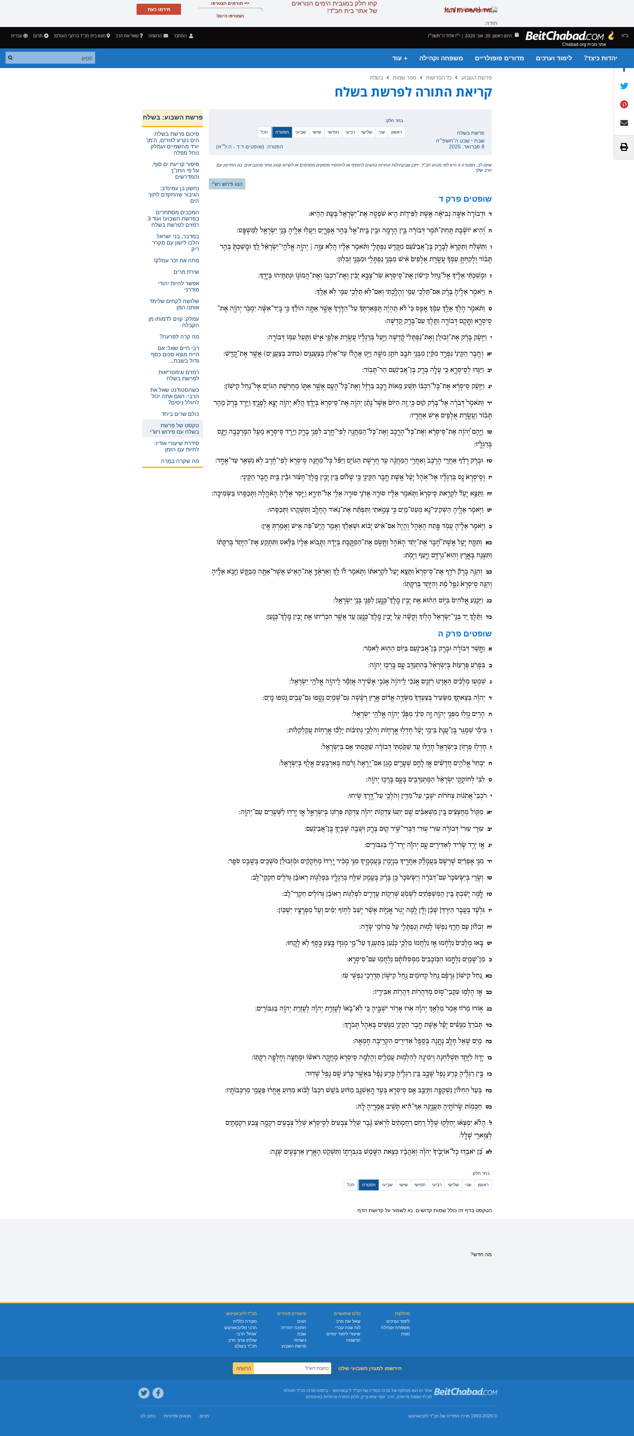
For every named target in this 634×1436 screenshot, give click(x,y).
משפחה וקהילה (441, 58)
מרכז (465, 1416)
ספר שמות (404, 77)
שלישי (366, 132)
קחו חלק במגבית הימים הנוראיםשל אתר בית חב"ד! (334, 7)
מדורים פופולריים (499, 58)
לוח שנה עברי (347, 1327)
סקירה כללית (245, 1321)
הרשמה (353, 1340)
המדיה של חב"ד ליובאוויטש (434, 1416)
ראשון (396, 132)
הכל (264, 132)
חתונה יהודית (293, 1327)
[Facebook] (158, 1393)
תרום (38, 36)
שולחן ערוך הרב (242, 1340)
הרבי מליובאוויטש (240, 1327)
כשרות (300, 1340)
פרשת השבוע (476, 77)
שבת (301, 1333)
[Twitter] (144, 1393)
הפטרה (282, 132)
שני (382, 132)
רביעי (350, 132)
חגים (301, 1321)
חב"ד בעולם (246, 1346)
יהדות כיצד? (600, 58)
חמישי (333, 132)
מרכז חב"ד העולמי (299, 1390)
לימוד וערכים (554, 58)
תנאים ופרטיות (177, 1416)
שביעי (300, 132)
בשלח (376, 77)
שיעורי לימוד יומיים (343, 1333)
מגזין (405, 1333)
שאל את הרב (126, 36)
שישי (316, 132)
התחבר (181, 36)
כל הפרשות (439, 77)
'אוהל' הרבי (246, 1333)
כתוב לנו (147, 1416)
